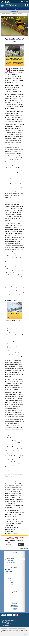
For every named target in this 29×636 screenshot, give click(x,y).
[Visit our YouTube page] (15, 615)
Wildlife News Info (14, 603)
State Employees (21, 628)
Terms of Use (10, 617)
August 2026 (9, 571)
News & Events (8, 13)
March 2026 (9, 580)
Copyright (3, 630)
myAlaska (10, 628)
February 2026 (9, 582)
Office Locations (5, 625)
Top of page (24, 634)
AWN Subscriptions (14, 606)
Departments (14, 628)
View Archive (8, 587)
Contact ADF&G (16, 617)
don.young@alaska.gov (13, 533)
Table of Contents (9, 555)
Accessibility (3, 617)
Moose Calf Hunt (10, 558)
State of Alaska (6, 2)
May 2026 (8, 577)
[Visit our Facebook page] (3, 615)
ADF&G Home (3, 13)
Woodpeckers (9, 560)
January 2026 (9, 584)
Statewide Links (24, 1)
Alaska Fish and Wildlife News (17, 13)
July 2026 (8, 573)
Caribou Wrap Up (10, 562)
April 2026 (8, 578)
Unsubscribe (14, 609)
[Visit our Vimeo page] (9, 615)
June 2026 (9, 575)
